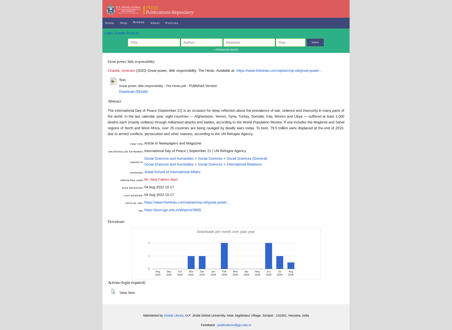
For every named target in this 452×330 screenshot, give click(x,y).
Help (123, 23)
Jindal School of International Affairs (172, 172)
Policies (171, 23)
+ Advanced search (226, 49)
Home (109, 23)
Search (315, 42)
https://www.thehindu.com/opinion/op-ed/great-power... (279, 71)
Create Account (127, 33)
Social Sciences (210, 158)
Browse (139, 22)
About (155, 23)
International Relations (244, 164)
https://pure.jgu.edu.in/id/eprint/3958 (172, 210)
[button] (113, 291)
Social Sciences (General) (247, 158)
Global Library (173, 315)
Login (108, 33)
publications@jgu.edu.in (234, 325)
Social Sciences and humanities (169, 158)
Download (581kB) (133, 92)
